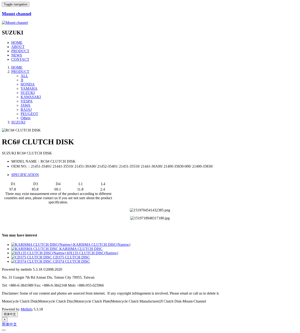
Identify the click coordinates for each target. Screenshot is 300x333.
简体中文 (10, 314)
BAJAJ (26, 110)
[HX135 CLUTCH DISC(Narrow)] (39, 253)
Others (25, 118)
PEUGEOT (29, 114)
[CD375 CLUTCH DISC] (32, 257)
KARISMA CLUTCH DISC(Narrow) (101, 245)
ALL (24, 76)
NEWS (16, 55)
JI (22, 80)
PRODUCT (20, 51)
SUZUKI (28, 93)
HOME (16, 43)
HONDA (28, 84)
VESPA (27, 101)
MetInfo (27, 309)
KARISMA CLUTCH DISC (81, 249)
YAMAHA (29, 88)
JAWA (25, 105)
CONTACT (20, 59)
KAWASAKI (31, 97)
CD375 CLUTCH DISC (71, 257)
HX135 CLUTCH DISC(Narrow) (92, 253)
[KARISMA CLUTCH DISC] (35, 249)
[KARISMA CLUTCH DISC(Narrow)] (42, 245)
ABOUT (18, 47)
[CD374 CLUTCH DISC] (32, 261)
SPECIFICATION (25, 175)
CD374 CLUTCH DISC (71, 261)
